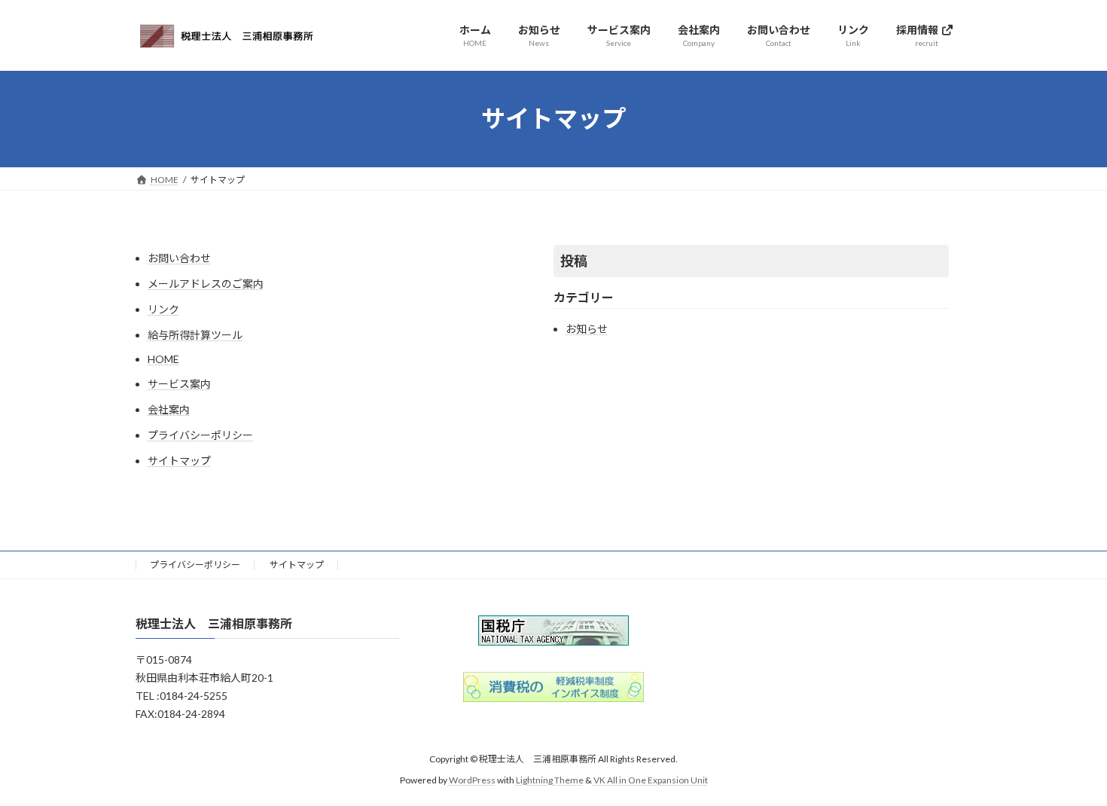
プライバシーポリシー (200, 435)
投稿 (573, 260)
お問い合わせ (179, 258)
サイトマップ (179, 460)
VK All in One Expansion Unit (650, 780)
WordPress (472, 780)
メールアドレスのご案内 (206, 283)
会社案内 (169, 409)
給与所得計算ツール (195, 334)
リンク (163, 309)
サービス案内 (179, 383)
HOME (163, 359)
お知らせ (587, 328)
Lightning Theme (550, 780)
